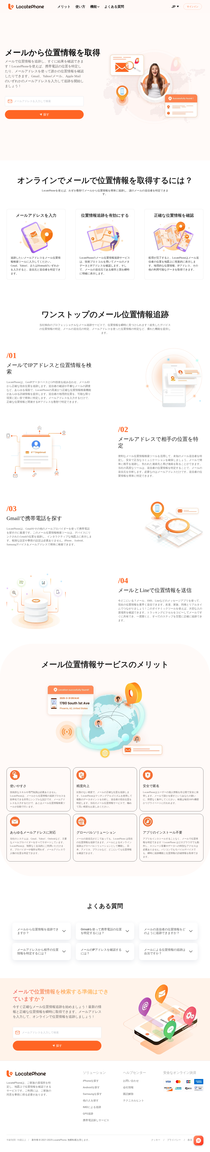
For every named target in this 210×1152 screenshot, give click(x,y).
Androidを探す (91, 1087)
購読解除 (128, 1093)
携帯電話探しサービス (96, 1120)
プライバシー (174, 1140)
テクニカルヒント (133, 1100)
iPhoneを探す (91, 1080)
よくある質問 (114, 6)
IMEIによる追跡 (92, 1107)
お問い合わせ (131, 1080)
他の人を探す (91, 1100)
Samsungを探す (92, 1093)
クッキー (156, 1140)
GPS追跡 (88, 1113)
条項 (190, 1140)
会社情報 (128, 1087)
